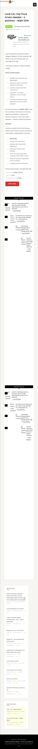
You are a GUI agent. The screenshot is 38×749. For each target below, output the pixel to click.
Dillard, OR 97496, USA (23, 26)
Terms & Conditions (27, 742)
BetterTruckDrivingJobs (12, 742)
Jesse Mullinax (17, 210)
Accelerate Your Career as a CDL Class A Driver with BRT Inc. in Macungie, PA (24, 217)
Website (28, 35)
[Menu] (35, 4)
